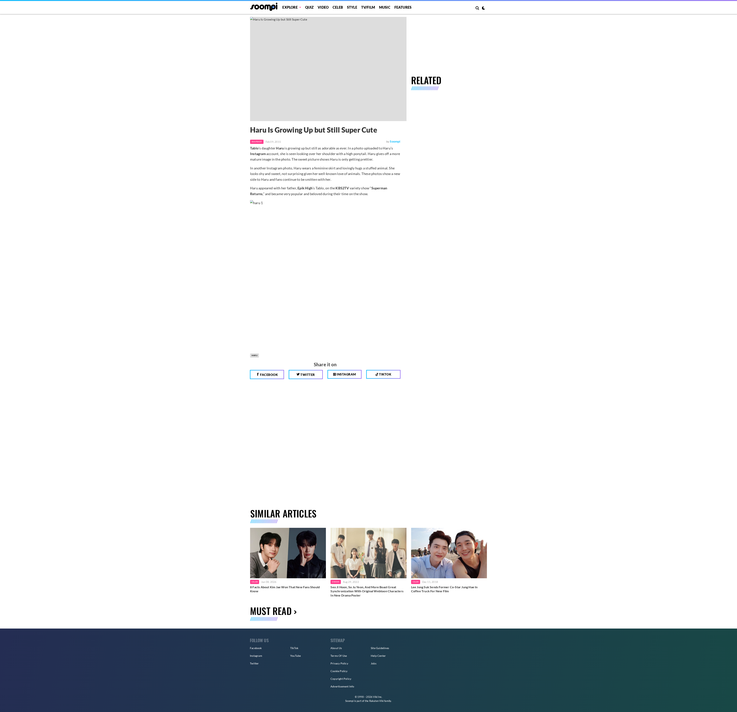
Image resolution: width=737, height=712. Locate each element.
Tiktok (384, 374)
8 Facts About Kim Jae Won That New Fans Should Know (285, 589)
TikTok (294, 648)
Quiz (309, 7)
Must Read (271, 611)
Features (403, 7)
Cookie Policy (339, 671)
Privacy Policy (339, 663)
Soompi (395, 141)
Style (352, 7)
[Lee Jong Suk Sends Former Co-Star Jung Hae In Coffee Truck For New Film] (449, 553)
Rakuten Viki (376, 700)
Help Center (378, 655)
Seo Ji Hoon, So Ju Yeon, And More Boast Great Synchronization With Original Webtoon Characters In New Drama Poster (366, 591)
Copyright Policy (340, 678)
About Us (336, 648)
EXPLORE (289, 7)
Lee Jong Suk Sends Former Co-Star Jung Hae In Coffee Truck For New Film (444, 589)
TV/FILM (368, 7)
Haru (254, 355)
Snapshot (257, 141)
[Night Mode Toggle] (483, 8)
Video (323, 7)
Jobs (373, 663)
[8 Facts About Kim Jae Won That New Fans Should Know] (288, 553)
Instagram (346, 374)
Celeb (338, 7)
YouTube (295, 655)
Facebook (268, 374)
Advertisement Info (342, 686)
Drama (335, 582)
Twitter (307, 374)
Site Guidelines (380, 648)
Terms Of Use (338, 655)
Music (384, 7)
